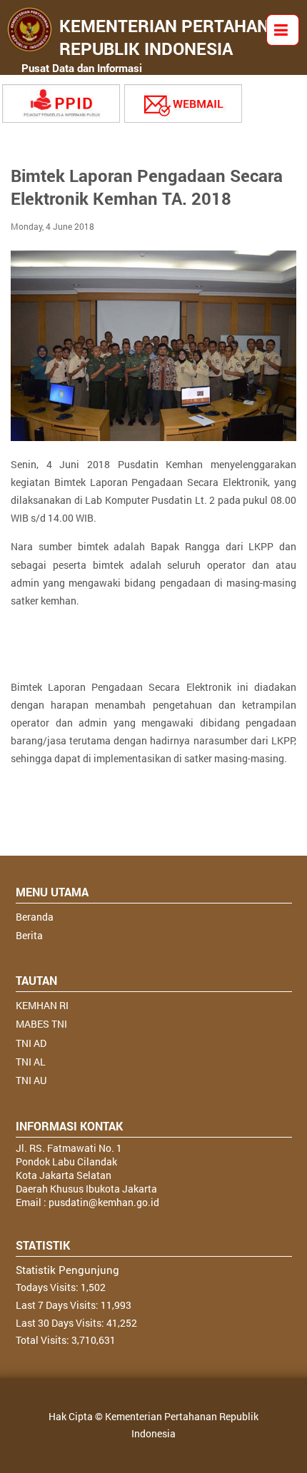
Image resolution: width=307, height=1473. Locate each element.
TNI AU (31, 1080)
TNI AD (31, 1043)
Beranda (35, 916)
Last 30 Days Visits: (61, 1323)
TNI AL (31, 1061)
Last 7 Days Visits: (58, 1305)
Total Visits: (43, 1340)
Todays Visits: (48, 1287)
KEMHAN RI (42, 1005)
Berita (29, 935)
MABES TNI (41, 1024)
